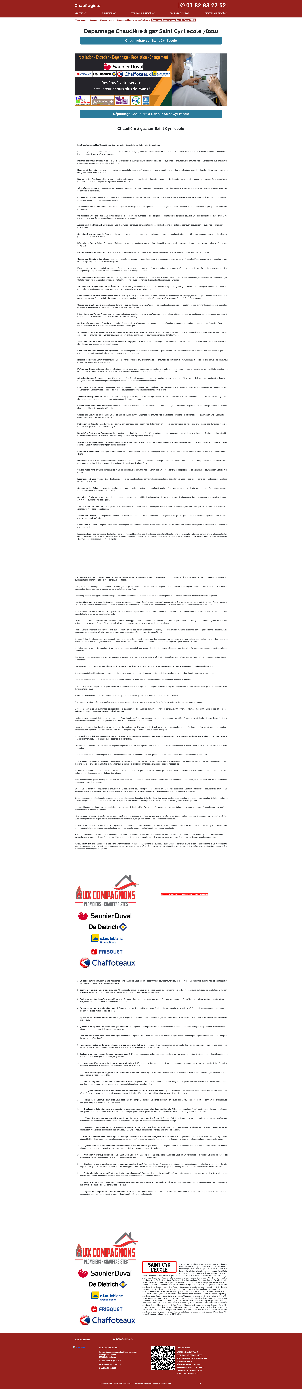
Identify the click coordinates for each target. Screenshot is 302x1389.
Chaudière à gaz (109, 13)
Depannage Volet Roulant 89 (189, 1355)
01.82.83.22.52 (116, 1364)
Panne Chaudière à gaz (179, 13)
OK (200, 1383)
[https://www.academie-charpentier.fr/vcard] (163, 1358)
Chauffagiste (80, 13)
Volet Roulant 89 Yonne (187, 1352)
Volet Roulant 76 (184, 1361)
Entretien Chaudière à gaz (216, 13)
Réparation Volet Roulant (188, 1364)
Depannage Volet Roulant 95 (189, 1371)
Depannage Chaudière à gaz (143, 13)
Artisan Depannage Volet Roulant (192, 1358)
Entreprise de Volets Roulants (190, 1367)
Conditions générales (123, 1339)
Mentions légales (82, 1340)
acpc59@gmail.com (113, 1361)
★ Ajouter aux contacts (188, 1374)
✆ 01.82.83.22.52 (203, 5)
